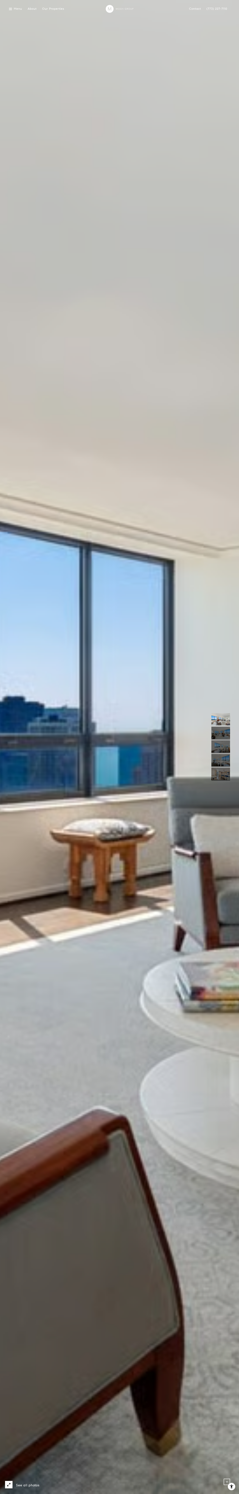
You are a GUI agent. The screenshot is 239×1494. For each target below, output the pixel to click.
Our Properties (53, 8)
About (32, 8)
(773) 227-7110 (217, 8)
